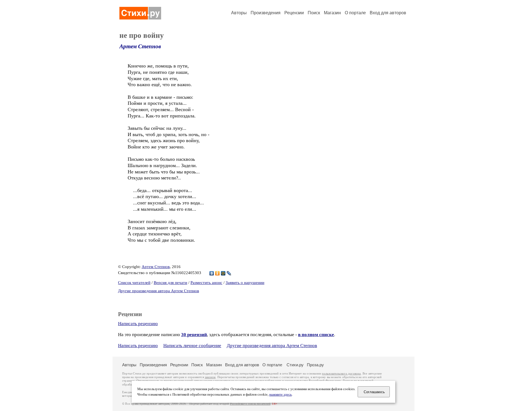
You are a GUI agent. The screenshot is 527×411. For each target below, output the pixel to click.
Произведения (266, 12)
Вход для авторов (388, 12)
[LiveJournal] (229, 273)
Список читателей (134, 282)
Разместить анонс (206, 282)
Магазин (332, 12)
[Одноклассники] (217, 273)
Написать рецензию (138, 323)
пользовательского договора (341, 373)
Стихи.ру (295, 364)
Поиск (314, 12)
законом (210, 377)
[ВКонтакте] (212, 273)
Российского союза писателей (250, 403)
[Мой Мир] (223, 273)
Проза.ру (315, 364)
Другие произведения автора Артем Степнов (158, 291)
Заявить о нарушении (245, 282)
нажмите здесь (280, 394)
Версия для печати (170, 282)
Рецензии (294, 12)
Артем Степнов (140, 46)
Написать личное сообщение (192, 345)
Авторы (239, 12)
